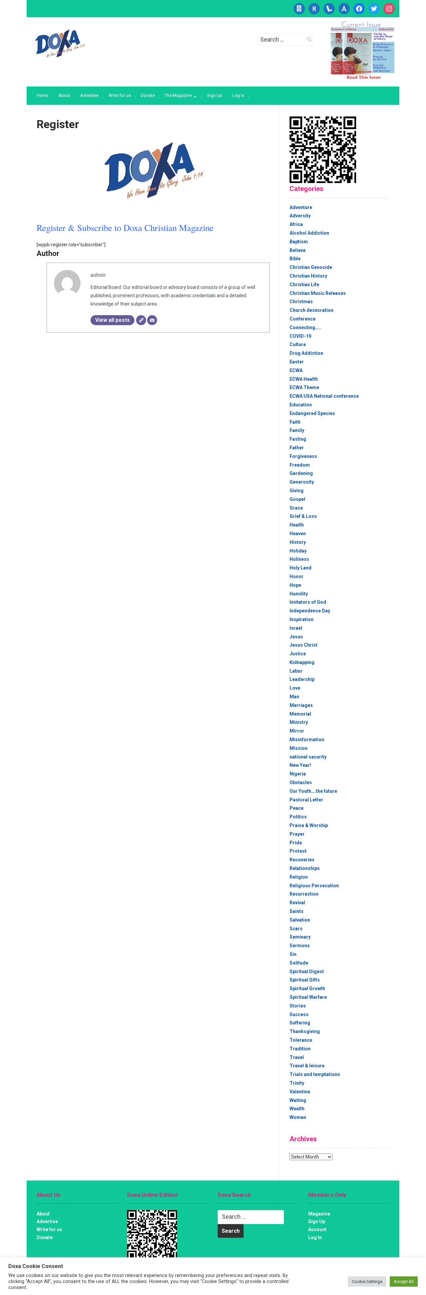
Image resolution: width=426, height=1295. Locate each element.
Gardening (301, 473)
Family (297, 430)
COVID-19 (300, 336)
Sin (293, 954)
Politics (298, 816)
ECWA (296, 370)
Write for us (119, 95)
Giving (297, 490)
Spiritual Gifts (305, 979)
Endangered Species (312, 413)
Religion (299, 877)
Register (58, 124)
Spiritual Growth (307, 988)
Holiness (299, 559)
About (64, 95)
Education (301, 404)
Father (297, 447)
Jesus (296, 636)
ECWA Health (304, 379)
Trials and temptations (315, 1074)
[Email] (152, 320)
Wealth (297, 1108)
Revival (297, 902)
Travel (297, 1057)
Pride (296, 842)
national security (308, 756)
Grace (296, 508)
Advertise (89, 95)
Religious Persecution (314, 885)
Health (297, 525)
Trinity (297, 1083)
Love (295, 688)
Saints (297, 911)
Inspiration (302, 619)
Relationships (305, 868)
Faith (295, 422)
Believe (298, 250)
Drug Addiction (306, 353)
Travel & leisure (307, 1065)
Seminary (300, 937)
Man (294, 696)
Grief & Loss (303, 516)
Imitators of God (308, 602)
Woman (298, 1117)
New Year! (300, 765)
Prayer (297, 834)
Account (317, 1229)
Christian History (308, 276)
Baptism (299, 241)
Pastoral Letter (306, 799)
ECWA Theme (304, 387)
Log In (238, 95)
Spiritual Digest (307, 971)
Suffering (300, 1022)
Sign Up (214, 95)
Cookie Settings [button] (367, 1281)
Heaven (298, 533)
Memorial (300, 714)
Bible (295, 258)
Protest (298, 851)
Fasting (298, 439)
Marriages (301, 705)
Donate (148, 95)
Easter (297, 361)
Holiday (298, 550)
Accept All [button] (404, 1281)
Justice (298, 653)
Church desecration (311, 310)
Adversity (300, 215)
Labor (296, 671)
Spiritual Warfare (308, 997)
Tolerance (301, 1040)
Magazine (319, 1213)
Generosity (302, 482)
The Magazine (178, 95)
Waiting (298, 1100)
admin (98, 275)
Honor (297, 576)
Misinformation (307, 739)
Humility (299, 593)
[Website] (141, 320)
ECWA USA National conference (324, 396)
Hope (295, 585)
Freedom (300, 465)
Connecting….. (305, 327)
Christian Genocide (311, 267)
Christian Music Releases (318, 293)
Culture (298, 344)
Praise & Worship (309, 825)
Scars (296, 928)
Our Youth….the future (313, 791)
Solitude (299, 963)
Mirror (297, 731)
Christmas (301, 301)
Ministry (299, 722)
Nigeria (298, 773)
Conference (303, 319)
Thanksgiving (305, 1031)
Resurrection (304, 894)
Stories (298, 1005)
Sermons (300, 945)
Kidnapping (302, 662)
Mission (299, 748)
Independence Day (310, 610)
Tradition (300, 1048)
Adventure (301, 207)
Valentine (300, 1091)
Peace (297, 808)
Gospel (297, 499)
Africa (296, 224)
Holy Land (301, 567)
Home (42, 95)
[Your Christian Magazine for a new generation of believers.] (59, 43)
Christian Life (304, 284)
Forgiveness (303, 456)
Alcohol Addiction (309, 233)
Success (299, 1014)
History (298, 542)
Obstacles (301, 782)
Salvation (300, 920)
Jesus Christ (304, 645)
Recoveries (302, 859)
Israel (296, 628)
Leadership (302, 679)
